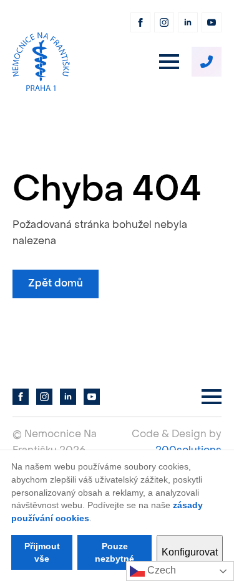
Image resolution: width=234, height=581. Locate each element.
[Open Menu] (169, 62)
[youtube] (212, 22)
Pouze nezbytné (114, 552)
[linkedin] (188, 22)
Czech (160, 570)
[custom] (207, 62)
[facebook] (140, 22)
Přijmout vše (42, 552)
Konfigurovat (190, 552)
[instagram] (164, 22)
